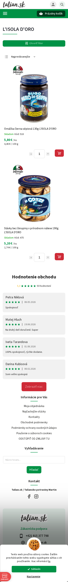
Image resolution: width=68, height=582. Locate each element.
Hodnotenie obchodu (34, 276)
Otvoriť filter (36, 43)
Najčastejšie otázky (34, 412)
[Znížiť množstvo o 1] (30, 154)
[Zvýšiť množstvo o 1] (48, 154)
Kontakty (34, 417)
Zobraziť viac (34, 387)
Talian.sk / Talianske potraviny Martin (29, 496)
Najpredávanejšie (20, 57)
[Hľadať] (62, 4)
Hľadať (34, 469)
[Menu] (5, 13)
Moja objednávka (34, 406)
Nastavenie (33, 577)
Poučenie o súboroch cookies (34, 433)
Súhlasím (35, 569)
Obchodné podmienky (34, 422)
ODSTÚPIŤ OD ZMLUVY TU (34, 439)
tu (49, 561)
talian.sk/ (36, 496)
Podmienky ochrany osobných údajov (34, 428)
